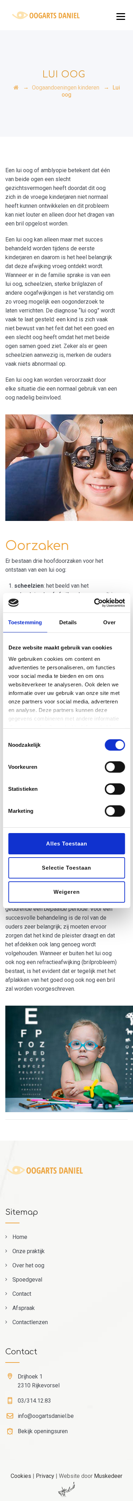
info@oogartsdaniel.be (46, 1416)
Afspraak (23, 1308)
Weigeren (67, 891)
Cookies (21, 1476)
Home (19, 1237)
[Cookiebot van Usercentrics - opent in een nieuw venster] (95, 602)
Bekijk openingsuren (43, 1431)
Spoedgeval (27, 1279)
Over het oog (28, 1265)
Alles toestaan (66, 844)
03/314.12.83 (34, 1400)
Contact (21, 1293)
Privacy (45, 1476)
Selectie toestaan (66, 868)
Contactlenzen (30, 1322)
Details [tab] (68, 622)
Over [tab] (109, 622)
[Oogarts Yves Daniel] (55, 15)
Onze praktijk (28, 1251)
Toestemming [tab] (25, 622)
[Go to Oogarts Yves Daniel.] (16, 87)
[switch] (115, 767)
